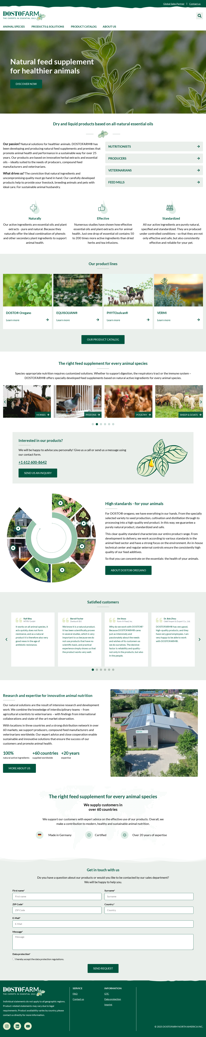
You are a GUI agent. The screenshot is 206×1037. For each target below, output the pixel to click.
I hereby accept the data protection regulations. (39, 959)
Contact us (78, 999)
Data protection (112, 999)
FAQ (75, 993)
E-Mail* (16, 918)
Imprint (108, 1004)
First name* (19, 890)
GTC (106, 993)
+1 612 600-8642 (33, 462)
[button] (5, 402)
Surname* (110, 890)
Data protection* (21, 954)
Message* (18, 932)
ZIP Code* (18, 904)
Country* (109, 904)
